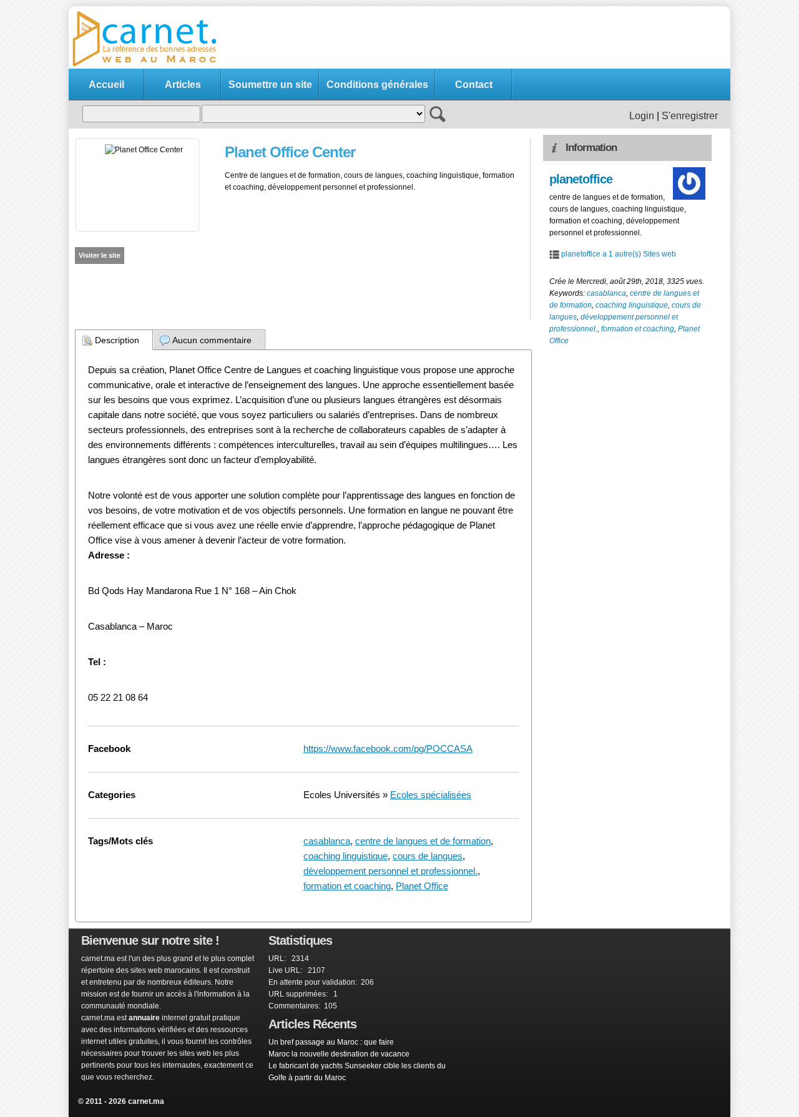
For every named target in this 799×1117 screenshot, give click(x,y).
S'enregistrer (690, 115)
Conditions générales (377, 84)
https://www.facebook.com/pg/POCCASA (388, 748)
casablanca (326, 841)
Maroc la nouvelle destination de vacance (338, 1054)
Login (641, 115)
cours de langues (428, 856)
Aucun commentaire (212, 340)
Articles (183, 84)
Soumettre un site (270, 84)
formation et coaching (347, 885)
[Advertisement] (497, 38)
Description (117, 340)
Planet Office (422, 885)
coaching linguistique (345, 856)
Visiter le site (99, 255)
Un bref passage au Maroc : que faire (331, 1042)
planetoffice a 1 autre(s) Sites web (618, 254)
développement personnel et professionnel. (390, 871)
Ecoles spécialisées (430, 794)
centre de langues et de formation (423, 841)
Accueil (106, 84)
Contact (474, 84)
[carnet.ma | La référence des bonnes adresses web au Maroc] (150, 65)
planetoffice (580, 179)
